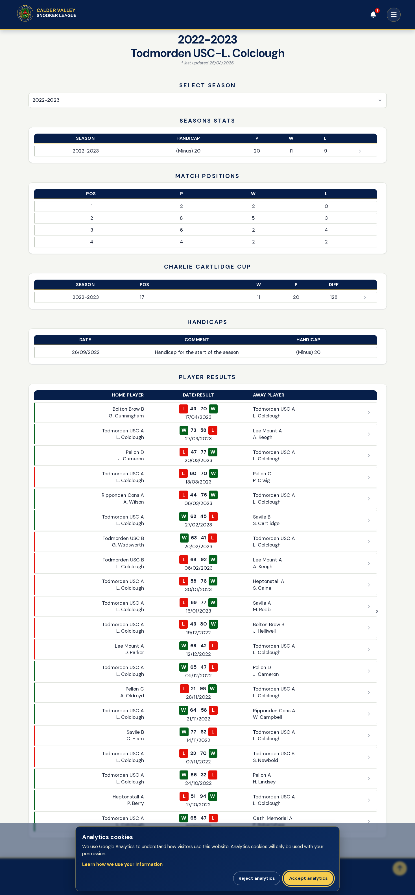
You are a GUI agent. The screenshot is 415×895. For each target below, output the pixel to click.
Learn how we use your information (122, 864)
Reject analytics (257, 878)
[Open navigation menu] (394, 15)
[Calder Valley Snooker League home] (57, 13)
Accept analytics (308, 878)
